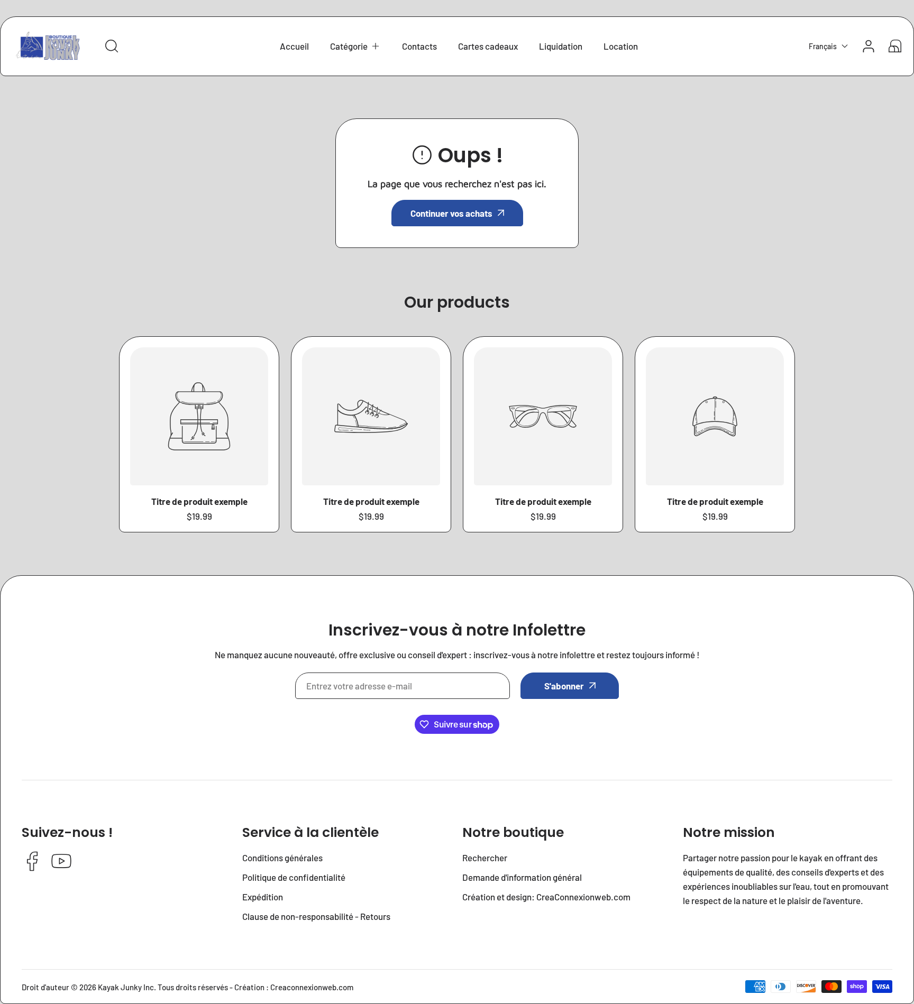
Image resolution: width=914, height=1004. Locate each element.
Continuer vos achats (451, 213)
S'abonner (564, 685)
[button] (355, 46)
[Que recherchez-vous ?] (112, 46)
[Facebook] (32, 862)
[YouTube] (61, 862)
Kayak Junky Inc (126, 987)
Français (823, 46)
